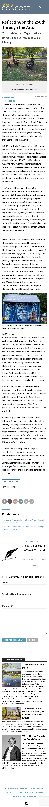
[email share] (26, 501)
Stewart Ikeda (9, 97)
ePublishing (31, 796)
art (13, 487)
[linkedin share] (20, 501)
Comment (7, 606)
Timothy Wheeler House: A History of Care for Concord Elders (33, 713)
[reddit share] (15, 501)
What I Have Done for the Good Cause (34, 738)
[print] (31, 501)
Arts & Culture (11, 481)
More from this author (34, 560)
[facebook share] (4, 501)
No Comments (8, 101)
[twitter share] (9, 501)
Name (5, 582)
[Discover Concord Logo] (16, 6)
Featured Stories (13, 659)
